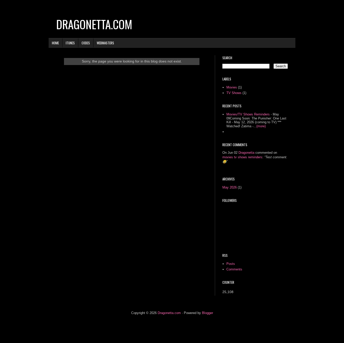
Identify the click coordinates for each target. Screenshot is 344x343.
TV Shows (234, 93)
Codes (86, 42)
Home (55, 42)
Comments (234, 269)
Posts (230, 264)
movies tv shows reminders (242, 157)
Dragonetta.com (94, 24)
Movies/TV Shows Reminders (248, 114)
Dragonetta (246, 152)
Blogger (207, 313)
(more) (261, 126)
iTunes (70, 42)
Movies (231, 87)
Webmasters (105, 42)
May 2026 (229, 187)
